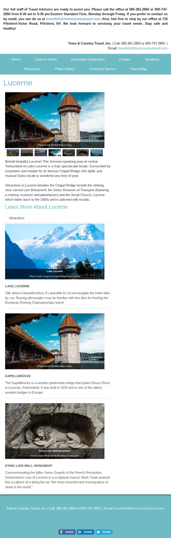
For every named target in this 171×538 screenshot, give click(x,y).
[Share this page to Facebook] (67, 532)
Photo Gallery (65, 69)
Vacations (152, 59)
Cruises (124, 59)
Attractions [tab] (16, 218)
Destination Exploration (88, 59)
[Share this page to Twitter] (104, 532)
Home (16, 59)
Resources (32, 69)
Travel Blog (138, 69)
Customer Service (102, 69)
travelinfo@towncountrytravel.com (73, 19)
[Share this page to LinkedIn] (85, 532)
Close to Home (46, 59)
